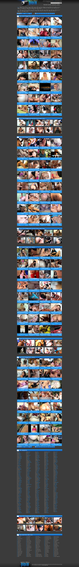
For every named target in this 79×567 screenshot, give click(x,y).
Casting (18, 507)
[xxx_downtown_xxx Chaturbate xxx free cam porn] (22, 278)
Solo (54, 458)
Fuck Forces (21, 236)
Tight (54, 483)
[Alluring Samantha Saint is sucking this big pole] (56, 366)
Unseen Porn (21, 126)
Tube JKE (55, 555)
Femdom (27, 503)
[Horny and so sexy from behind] (22, 47)
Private (45, 492)
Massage (36, 512)
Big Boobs (18, 478)
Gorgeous (36, 468)
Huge (36, 481)
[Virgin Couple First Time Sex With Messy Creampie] (33, 36)
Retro (45, 501)
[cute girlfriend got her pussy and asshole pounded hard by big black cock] (33, 25)
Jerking (36, 492)
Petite (45, 483)
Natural (45, 463)
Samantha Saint (58, 10)
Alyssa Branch (31, 10)
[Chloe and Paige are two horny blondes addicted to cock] (45, 377)
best (19, 13)
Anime (18, 460)
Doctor (27, 483)
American (18, 458)
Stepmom (54, 465)
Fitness (27, 510)
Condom (27, 463)
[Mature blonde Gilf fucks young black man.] (33, 366)
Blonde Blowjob (35, 7)
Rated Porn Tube (29, 541)
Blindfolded (18, 488)
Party (45, 480)
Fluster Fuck (39, 133)
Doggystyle (27, 484)
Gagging (36, 459)
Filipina (27, 505)
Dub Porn (30, 133)
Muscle (45, 462)
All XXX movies (39, 126)
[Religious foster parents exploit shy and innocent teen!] (33, 289)
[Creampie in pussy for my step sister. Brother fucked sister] (33, 300)
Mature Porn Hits (56, 536)
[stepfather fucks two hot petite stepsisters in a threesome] (56, 58)
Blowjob (18, 490)
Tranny (54, 487)
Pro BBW (55, 541)
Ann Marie (26, 10)
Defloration (27, 479)
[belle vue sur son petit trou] (33, 432)
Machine (36, 509)
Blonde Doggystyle (46, 7)
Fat (26, 501)
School (45, 506)
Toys (54, 486)
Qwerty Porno (39, 236)
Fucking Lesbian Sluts (39, 555)
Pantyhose (45, 479)
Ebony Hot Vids (58, 531)
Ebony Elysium (39, 531)
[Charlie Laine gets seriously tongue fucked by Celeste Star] (45, 289)
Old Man (45, 470)
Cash (17, 506)
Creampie (27, 467)
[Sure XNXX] (56, 69)
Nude (45, 465)
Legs (35, 504)
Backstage (18, 469)
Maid (35, 510)
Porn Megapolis (56, 540)
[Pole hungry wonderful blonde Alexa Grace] (33, 267)
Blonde (18, 489)
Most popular (45, 4)
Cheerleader (18, 512)
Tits (53, 485)
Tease (54, 479)
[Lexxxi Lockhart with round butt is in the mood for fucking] (56, 399)
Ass (17, 464)
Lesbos (46, 553)
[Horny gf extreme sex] (45, 69)
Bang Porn (21, 133)
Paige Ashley (39, 10)
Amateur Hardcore (58, 7)
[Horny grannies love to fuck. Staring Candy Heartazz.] (56, 377)
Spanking (54, 461)
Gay (35, 461)
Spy (53, 463)
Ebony (27, 489)
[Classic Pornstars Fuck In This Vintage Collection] (45, 322)
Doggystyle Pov (30, 8)
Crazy (27, 466)
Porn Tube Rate (58, 346)
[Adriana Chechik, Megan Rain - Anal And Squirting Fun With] (33, 179)
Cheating (18, 511)
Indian (36, 484)
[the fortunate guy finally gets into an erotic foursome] (56, 36)
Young (54, 511)
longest (29, 13)
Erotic (27, 491)
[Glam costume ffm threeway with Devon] (22, 399)
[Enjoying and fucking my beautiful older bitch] (22, 388)
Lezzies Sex (46, 555)
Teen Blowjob (35, 8)
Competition (27, 461)
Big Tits (18, 482)
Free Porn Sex (56, 551)
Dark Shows (28, 551)
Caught (18, 508)
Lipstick (36, 508)
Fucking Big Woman (38, 554)
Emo (26, 490)
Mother (45, 461)
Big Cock (18, 480)
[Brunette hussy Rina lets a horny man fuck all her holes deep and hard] (56, 421)
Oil (44, 469)
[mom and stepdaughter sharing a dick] (22, 157)
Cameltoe (18, 504)
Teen (54, 480)
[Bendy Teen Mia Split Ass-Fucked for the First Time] (45, 58)
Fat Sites (37, 553)
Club (26, 457)
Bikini (18, 483)
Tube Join (48, 126)
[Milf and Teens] (22, 179)
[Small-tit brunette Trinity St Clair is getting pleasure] (22, 256)
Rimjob (45, 504)
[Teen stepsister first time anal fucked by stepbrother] (45, 267)
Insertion (36, 486)
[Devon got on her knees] (33, 410)
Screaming (45, 507)
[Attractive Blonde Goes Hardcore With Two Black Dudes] (56, 432)
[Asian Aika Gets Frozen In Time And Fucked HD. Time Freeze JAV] (33, 168)
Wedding (54, 503)
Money (45, 459)
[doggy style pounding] (22, 421)
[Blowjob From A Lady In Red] (56, 179)
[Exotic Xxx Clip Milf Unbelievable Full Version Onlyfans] (45, 146)
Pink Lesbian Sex (56, 539)
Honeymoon (36, 479)
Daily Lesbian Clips (38, 551)
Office (45, 468)
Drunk (27, 488)
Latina (36, 502)
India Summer (49, 10)
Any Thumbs (21, 346)
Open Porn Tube (56, 553)
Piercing (45, 484)
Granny (36, 469)
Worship (54, 508)
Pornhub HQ (57, 133)
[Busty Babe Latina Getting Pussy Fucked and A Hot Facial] (56, 256)
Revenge (45, 502)
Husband (36, 483)
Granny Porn (46, 541)
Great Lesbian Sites (47, 542)
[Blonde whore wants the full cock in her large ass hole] (45, 443)
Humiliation (36, 482)
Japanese (36, 490)
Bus (17, 502)
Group (36, 470)
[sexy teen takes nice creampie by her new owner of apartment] (33, 388)
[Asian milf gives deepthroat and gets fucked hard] (56, 410)
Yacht (54, 509)
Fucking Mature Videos (48, 537)
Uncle (54, 491)
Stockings (54, 466)
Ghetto (36, 463)
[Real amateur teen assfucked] (56, 388)
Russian (45, 505)
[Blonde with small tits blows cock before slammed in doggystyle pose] (22, 311)
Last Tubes (48, 133)
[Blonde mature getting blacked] (22, 168)
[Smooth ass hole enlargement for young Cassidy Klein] (33, 322)
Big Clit (18, 479)
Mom (45, 458)
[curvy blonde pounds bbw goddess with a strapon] (22, 322)
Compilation (27, 462)
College (27, 460)
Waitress (54, 501)
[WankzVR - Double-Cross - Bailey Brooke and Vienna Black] (45, 432)
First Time (27, 507)
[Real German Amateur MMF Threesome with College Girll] (33, 146)
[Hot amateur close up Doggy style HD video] (33, 47)
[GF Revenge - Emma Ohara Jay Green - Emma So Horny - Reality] (33, 278)
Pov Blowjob (39, 8)
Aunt (17, 466)
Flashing (27, 511)
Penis (45, 481)
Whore (54, 505)
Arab (17, 462)
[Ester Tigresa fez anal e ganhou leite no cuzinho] (56, 443)
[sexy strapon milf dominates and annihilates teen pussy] (45, 47)
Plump (45, 486)
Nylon (45, 467)
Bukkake (18, 501)
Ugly (54, 490)
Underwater (54, 492)
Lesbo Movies (47, 551)
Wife (54, 506)
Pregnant (45, 490)
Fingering (27, 506)
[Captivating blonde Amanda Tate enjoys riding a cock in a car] (45, 256)
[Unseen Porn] (56, 25)
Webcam (54, 502)
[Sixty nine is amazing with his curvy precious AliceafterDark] (33, 311)
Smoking (54, 457)
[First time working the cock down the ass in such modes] (33, 421)
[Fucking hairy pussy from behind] (33, 443)
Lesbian (36, 505)
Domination (27, 486)
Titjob (54, 484)
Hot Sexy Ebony (38, 539)
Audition (18, 465)
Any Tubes (30, 346)
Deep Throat (27, 478)
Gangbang (36, 460)
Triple (54, 488)
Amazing (18, 457)
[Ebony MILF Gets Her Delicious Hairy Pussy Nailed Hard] (33, 377)
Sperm (54, 462)
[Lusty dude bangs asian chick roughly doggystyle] (45, 388)
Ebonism (21, 531)
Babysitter (18, 468)
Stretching (54, 468)
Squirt (54, 464)
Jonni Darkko (44, 10)
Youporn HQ (39, 243)
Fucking (36, 457)
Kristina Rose (22, 10)
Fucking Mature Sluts (48, 536)
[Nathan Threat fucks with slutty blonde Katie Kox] (22, 366)
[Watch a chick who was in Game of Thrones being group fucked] (22, 36)
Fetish (27, 504)
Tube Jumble (48, 236)
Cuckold (27, 468)
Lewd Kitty (46, 554)
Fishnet (27, 508)
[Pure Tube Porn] (22, 5)
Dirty (26, 482)
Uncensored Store (57, 236)
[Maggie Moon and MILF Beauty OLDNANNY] (56, 146)
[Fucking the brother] (22, 333)
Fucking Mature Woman (48, 538)
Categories (58, 4)
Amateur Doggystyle (28, 7)
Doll (26, 485)
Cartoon (18, 505)
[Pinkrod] (56, 322)
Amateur (18, 456)
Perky (45, 482)
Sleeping (54, 456)
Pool (44, 487)
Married (36, 511)
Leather (36, 503)
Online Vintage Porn (57, 556)
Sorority (54, 459)
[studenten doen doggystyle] (56, 289)
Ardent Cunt (57, 126)
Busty (17, 503)
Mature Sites (55, 538)
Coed (26, 459)
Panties (45, 478)
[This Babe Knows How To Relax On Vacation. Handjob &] (22, 69)
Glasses (36, 466)
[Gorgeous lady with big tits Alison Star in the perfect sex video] (56, 300)
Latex (36, 501)
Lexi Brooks (35, 10)
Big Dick (18, 481)
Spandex (54, 460)
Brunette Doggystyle (40, 7)
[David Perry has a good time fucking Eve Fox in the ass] (45, 190)
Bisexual (18, 484)
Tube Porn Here (56, 554)
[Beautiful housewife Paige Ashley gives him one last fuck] (56, 190)
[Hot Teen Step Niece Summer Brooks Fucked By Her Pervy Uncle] (45, 311)
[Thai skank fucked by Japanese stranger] (56, 278)
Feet (26, 502)
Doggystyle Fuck (23, 7)
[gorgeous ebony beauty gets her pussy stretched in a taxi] (33, 58)
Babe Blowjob (25, 8)
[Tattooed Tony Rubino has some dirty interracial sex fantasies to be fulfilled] (33, 333)
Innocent (36, 485)
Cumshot (27, 470)
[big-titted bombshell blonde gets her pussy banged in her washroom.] (56, 168)
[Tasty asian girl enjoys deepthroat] (56, 157)
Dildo (27, 481)
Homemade (36, 478)
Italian (36, 488)
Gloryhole (36, 467)
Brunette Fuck (20, 8)
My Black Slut (38, 542)
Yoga (54, 510)
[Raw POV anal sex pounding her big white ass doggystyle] (45, 157)
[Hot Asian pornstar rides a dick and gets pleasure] (56, 267)
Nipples (45, 464)
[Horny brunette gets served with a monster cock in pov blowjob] (22, 443)
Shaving (45, 511)
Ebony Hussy (37, 536)
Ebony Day (30, 531)
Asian (17, 463)
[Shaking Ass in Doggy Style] (33, 256)
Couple (27, 465)
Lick (35, 506)
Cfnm (17, 510)
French (36, 456)
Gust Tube (30, 126)
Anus (17, 461)
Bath (17, 470)
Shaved (45, 510)
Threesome (54, 482)
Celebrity (18, 509)
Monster (45, 460)
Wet (53, 504)
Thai (54, 481)
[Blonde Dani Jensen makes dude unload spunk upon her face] (33, 201)
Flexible (27, 512)
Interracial (36, 487)
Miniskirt (45, 457)
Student (54, 470)
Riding (45, 503)
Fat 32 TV (37, 552)
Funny (36, 458)
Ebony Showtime (38, 537)
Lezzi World (46, 556)
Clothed (27, 456)
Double (27, 487)
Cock (26, 458)
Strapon (54, 467)
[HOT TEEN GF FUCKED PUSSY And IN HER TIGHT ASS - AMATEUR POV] (22, 201)
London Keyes (26, 11)
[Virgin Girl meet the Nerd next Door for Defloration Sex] (22, 25)
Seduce (45, 509)
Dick (26, 480)
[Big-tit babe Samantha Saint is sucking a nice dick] (22, 410)
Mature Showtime (56, 537)
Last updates (49, 4)
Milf (44, 456)
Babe (17, 467)
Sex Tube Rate (29, 542)
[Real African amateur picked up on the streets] (22, 146)
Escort (27, 492)
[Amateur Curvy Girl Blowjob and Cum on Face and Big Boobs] (33, 190)
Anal (17, 459)
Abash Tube (48, 243)
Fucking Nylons (47, 539)
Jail (35, 489)
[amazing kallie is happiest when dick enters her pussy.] (45, 278)
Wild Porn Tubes (21, 243)
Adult (57, 243)
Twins (54, 489)
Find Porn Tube (56, 552)
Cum (26, 469)
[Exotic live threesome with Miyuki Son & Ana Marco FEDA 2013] (56, 333)
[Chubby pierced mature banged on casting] (45, 36)
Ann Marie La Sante (21, 11)
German (36, 462)
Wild (54, 507)
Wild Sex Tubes (30, 243)
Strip (54, 469)
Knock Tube (48, 346)
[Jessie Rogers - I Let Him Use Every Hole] (45, 410)
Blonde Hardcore (52, 7)
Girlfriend (36, 464)
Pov (44, 489)
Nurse (45, 466)
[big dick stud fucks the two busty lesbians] (22, 58)
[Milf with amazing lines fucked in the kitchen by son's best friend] (45, 201)
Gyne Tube (39, 346)
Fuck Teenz (46, 540)
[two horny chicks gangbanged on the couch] (45, 168)
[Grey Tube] (56, 47)
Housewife (36, 480)
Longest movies (54, 4)
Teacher (54, 478)
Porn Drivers (30, 236)
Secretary (45, 508)
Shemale (45, 512)
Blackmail (18, 487)
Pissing (45, 485)
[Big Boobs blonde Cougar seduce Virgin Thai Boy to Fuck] (45, 25)
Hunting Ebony (38, 541)
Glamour (36, 465)
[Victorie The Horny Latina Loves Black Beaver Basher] (33, 69)
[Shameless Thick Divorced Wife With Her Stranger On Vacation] (45, 300)
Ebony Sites (37, 538)
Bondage (18, 492)
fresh (24, 13)
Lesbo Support (47, 552)
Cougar (27, 464)
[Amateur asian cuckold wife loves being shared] (22, 432)
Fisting (27, 509)
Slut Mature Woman (56, 542)
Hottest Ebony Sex (38, 540)
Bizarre (18, 485)
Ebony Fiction (48, 531)
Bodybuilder (18, 491)
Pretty (45, 491)
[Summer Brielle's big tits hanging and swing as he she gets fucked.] (45, 399)
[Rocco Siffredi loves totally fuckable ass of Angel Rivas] (22, 267)
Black (17, 486)
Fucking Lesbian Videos (39, 556)
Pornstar (45, 488)
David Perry (53, 10)
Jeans (35, 491)
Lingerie (36, 507)
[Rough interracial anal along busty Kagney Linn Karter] (33, 399)
